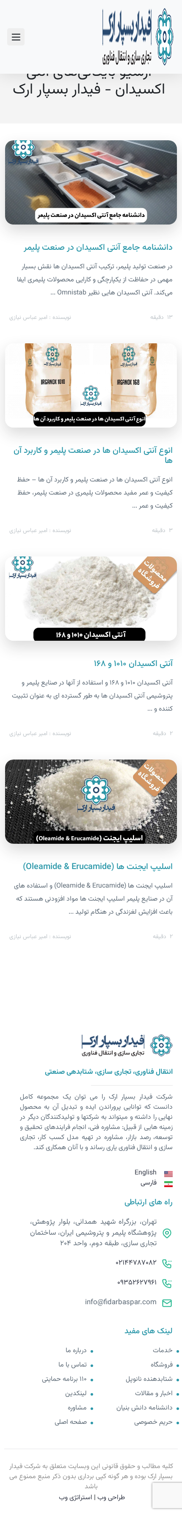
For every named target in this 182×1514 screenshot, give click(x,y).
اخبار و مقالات (154, 1394)
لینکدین (76, 1394)
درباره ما (76, 1351)
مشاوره (77, 1408)
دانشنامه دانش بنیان (144, 1408)
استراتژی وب (75, 1498)
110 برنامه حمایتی (64, 1380)
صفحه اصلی (71, 1423)
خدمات (163, 1351)
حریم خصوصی (153, 1423)
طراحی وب (111, 1498)
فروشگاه (162, 1365)
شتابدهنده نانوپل (149, 1380)
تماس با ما (72, 1365)
